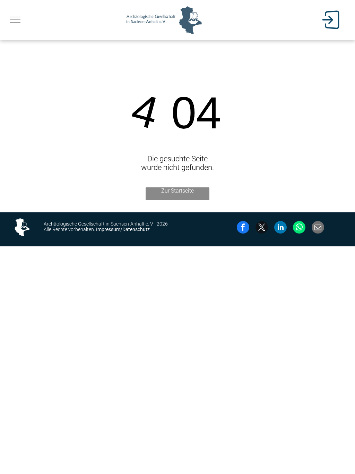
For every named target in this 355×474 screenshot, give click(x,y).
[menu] (15, 20)
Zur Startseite (177, 190)
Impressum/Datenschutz (123, 229)
